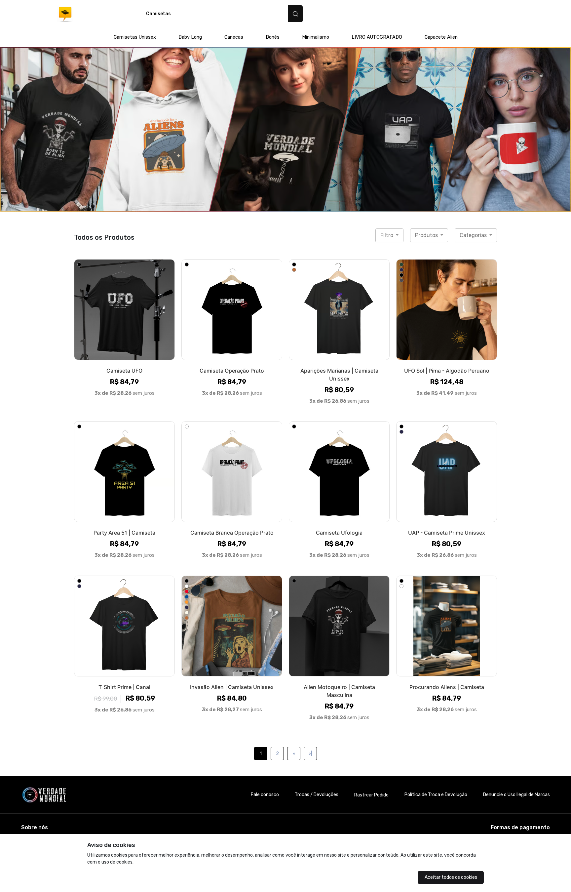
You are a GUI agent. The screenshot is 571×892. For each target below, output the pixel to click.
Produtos (427, 235)
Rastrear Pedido (371, 795)
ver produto (124, 309)
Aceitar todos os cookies (451, 877)
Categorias (474, 235)
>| (310, 753)
